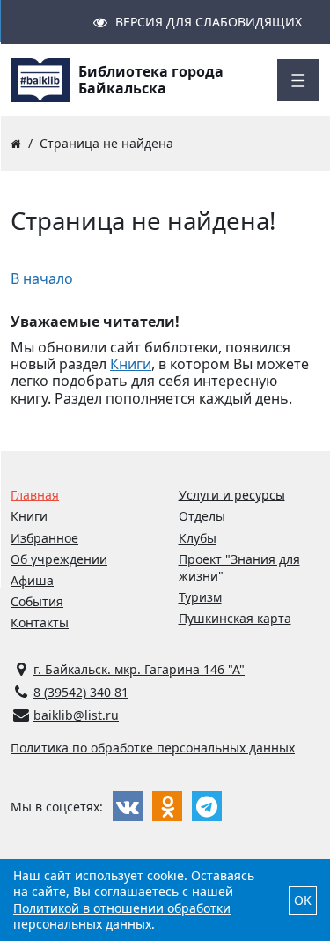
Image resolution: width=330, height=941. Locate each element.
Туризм (200, 597)
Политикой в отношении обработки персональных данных (122, 916)
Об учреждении (59, 559)
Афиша (32, 580)
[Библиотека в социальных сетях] (128, 806)
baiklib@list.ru (76, 715)
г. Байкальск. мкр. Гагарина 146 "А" (139, 669)
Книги (130, 364)
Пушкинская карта (235, 618)
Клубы (197, 538)
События (37, 601)
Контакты (40, 622)
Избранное (44, 538)
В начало (42, 278)
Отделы (202, 516)
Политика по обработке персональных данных (153, 747)
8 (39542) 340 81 (80, 692)
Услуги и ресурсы (232, 494)
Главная (35, 494)
